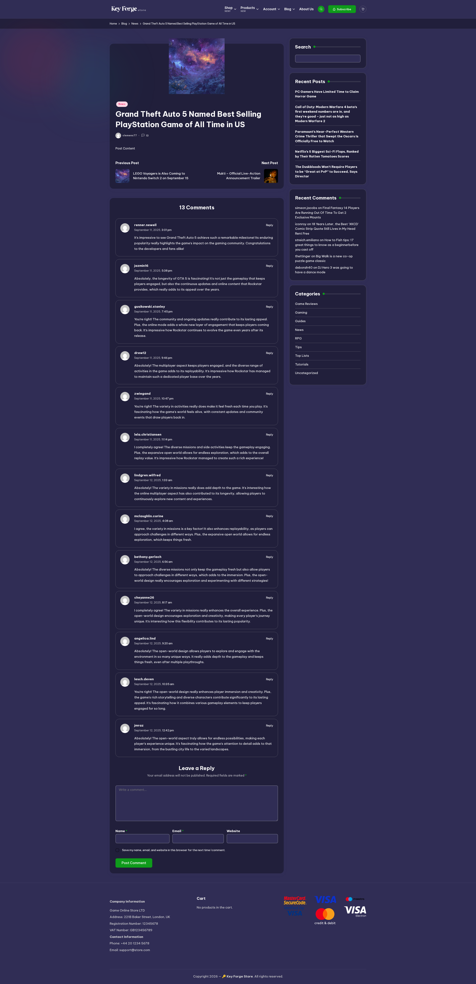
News (122, 104)
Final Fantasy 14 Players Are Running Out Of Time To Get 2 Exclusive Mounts (327, 213)
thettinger (303, 256)
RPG (298, 338)
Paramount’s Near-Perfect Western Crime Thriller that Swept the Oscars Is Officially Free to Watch (326, 136)
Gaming (301, 313)
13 (147, 135)
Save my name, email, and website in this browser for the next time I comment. (173, 850)
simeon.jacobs (306, 208)
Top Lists (302, 356)
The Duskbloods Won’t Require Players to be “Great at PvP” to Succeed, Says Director (326, 171)
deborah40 (304, 268)
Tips (298, 347)
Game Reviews (306, 304)
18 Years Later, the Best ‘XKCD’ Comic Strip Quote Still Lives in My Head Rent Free (326, 229)
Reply (269, 225)
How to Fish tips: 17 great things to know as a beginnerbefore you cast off (326, 245)
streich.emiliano (307, 240)
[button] (342, 9)
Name (121, 831)
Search (303, 47)
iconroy (300, 224)
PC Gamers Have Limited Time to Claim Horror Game (327, 94)
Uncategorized (306, 373)
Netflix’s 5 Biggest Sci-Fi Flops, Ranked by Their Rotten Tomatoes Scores (327, 154)
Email (178, 831)
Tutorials (301, 365)
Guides (300, 321)
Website (233, 831)
